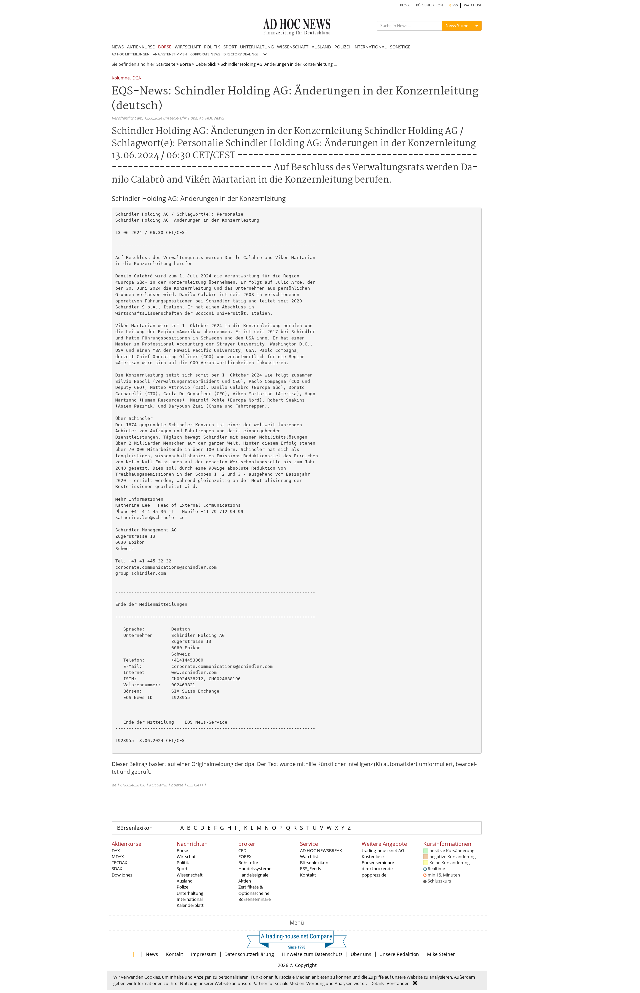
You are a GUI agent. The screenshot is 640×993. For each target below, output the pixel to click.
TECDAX (119, 862)
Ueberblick (205, 64)
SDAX (117, 868)
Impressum (203, 954)
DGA (136, 78)
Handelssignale (253, 875)
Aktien (244, 881)
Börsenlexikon (135, 827)
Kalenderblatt (190, 905)
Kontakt (308, 875)
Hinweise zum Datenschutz (312, 954)
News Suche (457, 25)
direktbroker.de (377, 868)
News (152, 954)
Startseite (165, 64)
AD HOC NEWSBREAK (321, 850)
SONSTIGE (400, 47)
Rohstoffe (248, 862)
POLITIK (212, 47)
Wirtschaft (187, 856)
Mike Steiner (441, 954)
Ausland (185, 881)
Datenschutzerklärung (249, 954)
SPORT (230, 47)
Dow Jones (122, 875)
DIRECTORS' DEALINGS (240, 54)
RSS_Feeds (310, 868)
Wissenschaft (190, 875)
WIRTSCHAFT (188, 47)
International (190, 899)
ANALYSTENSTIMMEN (170, 54)
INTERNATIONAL (370, 47)
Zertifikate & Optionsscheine (253, 890)
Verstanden (398, 983)
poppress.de (374, 875)
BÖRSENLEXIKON (429, 5)
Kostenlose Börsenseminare (378, 859)
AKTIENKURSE (141, 47)
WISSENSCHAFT (292, 47)
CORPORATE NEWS (205, 54)
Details (377, 983)
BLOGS (405, 5)
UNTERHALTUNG (257, 47)
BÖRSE (164, 47)
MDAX (118, 856)
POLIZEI (342, 47)
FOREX (245, 856)
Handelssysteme (254, 868)
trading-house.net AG (383, 850)
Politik (183, 862)
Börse (185, 64)
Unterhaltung (190, 893)
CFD (242, 850)
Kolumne (121, 78)
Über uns (361, 954)
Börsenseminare (254, 899)
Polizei (183, 887)
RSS (454, 5)
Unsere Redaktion (399, 954)
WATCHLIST (473, 5)
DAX (116, 850)
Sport (182, 868)
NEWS (118, 47)
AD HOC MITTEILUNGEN (131, 54)
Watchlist (309, 856)
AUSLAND (321, 47)
